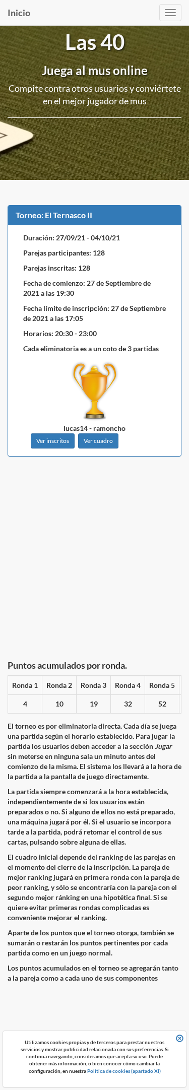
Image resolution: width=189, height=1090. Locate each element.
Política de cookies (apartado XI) (124, 1071)
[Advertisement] (94, 561)
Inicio (19, 12)
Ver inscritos (52, 440)
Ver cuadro (98, 440)
